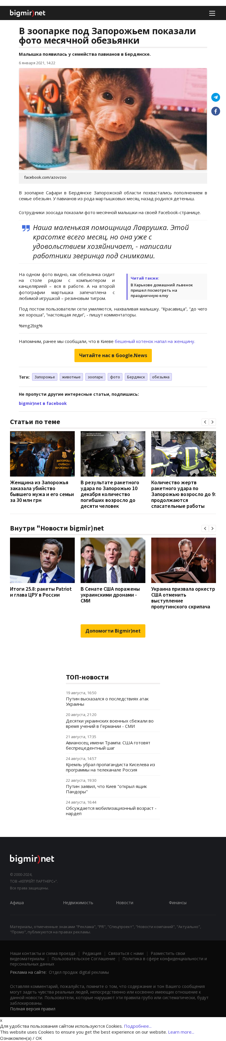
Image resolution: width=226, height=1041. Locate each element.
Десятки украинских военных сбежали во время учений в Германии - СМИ (110, 723)
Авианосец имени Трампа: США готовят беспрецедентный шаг (108, 745)
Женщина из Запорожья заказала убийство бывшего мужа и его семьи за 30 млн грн (42, 491)
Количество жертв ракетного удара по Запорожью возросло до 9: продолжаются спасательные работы (183, 494)
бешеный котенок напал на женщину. (155, 341)
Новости (124, 902)
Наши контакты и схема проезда (42, 953)
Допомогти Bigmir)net (113, 631)
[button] (205, 422)
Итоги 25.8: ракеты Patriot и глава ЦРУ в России (41, 591)
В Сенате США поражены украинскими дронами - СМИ (110, 594)
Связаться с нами (126, 953)
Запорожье (44, 377)
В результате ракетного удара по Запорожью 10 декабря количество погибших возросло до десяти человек (110, 494)
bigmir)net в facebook (43, 403)
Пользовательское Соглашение (83, 958)
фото (115, 377)
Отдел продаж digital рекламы (79, 972)
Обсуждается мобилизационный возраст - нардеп (111, 810)
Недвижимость (78, 902)
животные (71, 377)
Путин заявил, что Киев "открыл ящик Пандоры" (106, 788)
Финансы (178, 902)
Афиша (17, 902)
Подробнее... (138, 1026)
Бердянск (136, 377)
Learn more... (181, 1032)
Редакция (91, 953)
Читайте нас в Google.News (113, 355)
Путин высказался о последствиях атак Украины (107, 701)
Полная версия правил (32, 1009)
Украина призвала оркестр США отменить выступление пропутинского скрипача (183, 597)
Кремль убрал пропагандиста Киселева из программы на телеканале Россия (110, 767)
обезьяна (161, 377)
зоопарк (95, 377)
